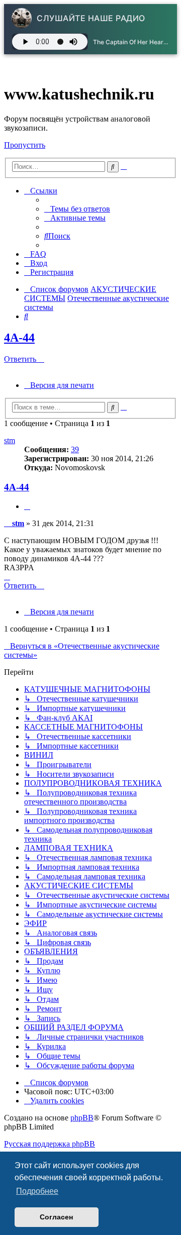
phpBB (82, 1117)
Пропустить (24, 145)
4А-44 (19, 337)
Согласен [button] (56, 1217)
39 (75, 449)
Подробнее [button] (37, 1191)
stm (9, 440)
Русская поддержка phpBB (49, 1144)
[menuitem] (77, 208)
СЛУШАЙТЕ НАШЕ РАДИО (91, 18)
